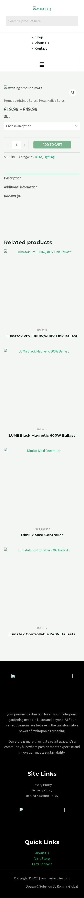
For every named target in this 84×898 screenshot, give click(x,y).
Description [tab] (12, 178)
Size (7, 116)
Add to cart (52, 144)
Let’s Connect (42, 864)
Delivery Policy (42, 790)
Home (8, 101)
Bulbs (33, 101)
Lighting (21, 101)
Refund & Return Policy (42, 796)
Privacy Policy (42, 785)
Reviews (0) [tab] (12, 196)
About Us (42, 853)
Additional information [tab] (20, 187)
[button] (42, 65)
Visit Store (42, 858)
